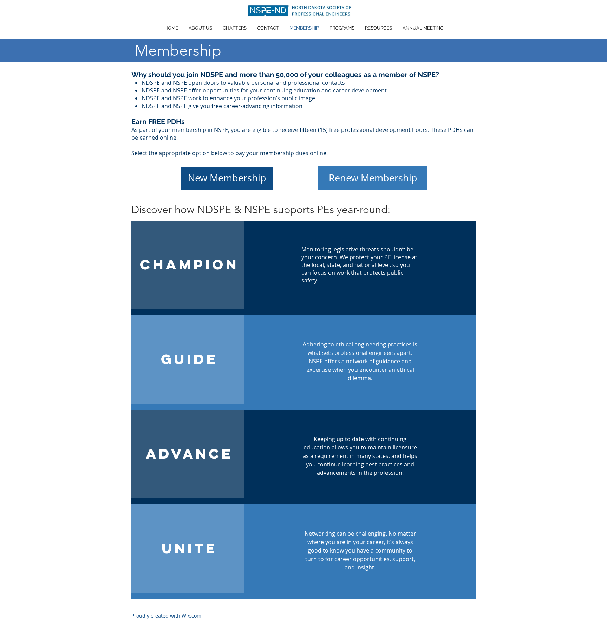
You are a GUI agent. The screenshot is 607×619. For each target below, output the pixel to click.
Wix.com (191, 615)
